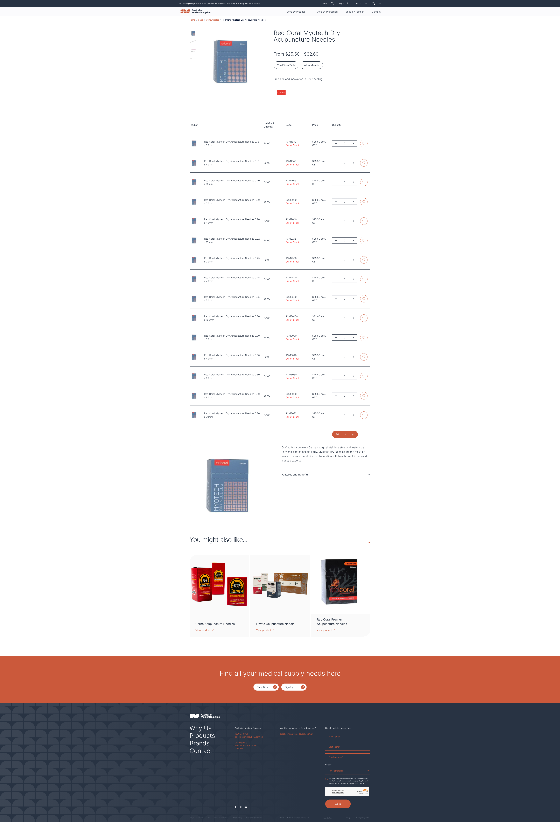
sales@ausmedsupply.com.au (249, 736)
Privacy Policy (237, 818)
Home (192, 20)
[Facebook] (235, 807)
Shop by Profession (327, 11)
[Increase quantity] (354, 143)
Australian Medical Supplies (248, 728)
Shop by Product (296, 11)
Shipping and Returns (197, 818)
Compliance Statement (254, 818)
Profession (328, 765)
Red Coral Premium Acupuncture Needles (332, 622)
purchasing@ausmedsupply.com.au (297, 734)
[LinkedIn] (245, 807)
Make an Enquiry (311, 65)
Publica (367, 818)
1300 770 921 (241, 734)
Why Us (201, 728)
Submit (338, 804)
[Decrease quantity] (336, 143)
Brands (200, 743)
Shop (200, 20)
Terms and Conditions (221, 818)
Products (202, 735)
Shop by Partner (355, 11)
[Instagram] (240, 807)
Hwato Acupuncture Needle (275, 624)
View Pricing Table (286, 65)
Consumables (212, 20)
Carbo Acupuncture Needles (215, 624)
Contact (376, 11)
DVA (209, 818)
